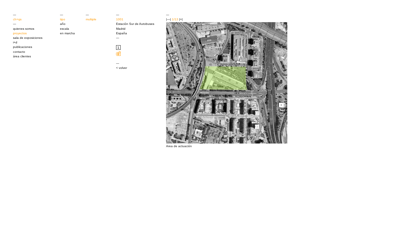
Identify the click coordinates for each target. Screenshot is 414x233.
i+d (15, 42)
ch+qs (17, 19)
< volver (121, 67)
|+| (181, 19)
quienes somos (23, 28)
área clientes (22, 56)
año (62, 23)
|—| (168, 19)
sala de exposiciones (27, 37)
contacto (19, 51)
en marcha (67, 33)
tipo (62, 19)
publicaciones (22, 47)
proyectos (20, 33)
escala (64, 28)
